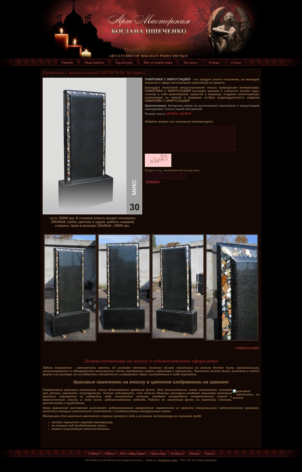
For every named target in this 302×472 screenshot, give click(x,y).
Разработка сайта (168, 460)
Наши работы (94, 62)
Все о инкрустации (132, 453)
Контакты (190, 62)
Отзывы (214, 62)
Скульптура (124, 62)
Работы (110, 453)
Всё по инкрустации (158, 62)
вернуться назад (248, 347)
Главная (67, 62)
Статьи (236, 62)
